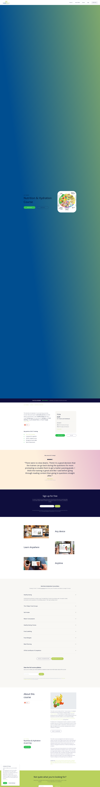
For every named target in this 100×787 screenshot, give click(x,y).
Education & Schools (61, 718)
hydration (66, 760)
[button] (67, 2)
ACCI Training (26, 404)
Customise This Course (57, 658)
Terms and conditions (45, 511)
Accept (5, 783)
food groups (64, 761)
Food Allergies (27, 638)
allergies (55, 761)
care (68, 761)
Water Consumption (29, 619)
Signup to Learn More (56, 731)
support (70, 761)
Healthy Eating (28, 595)
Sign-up (57, 506)
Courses (31, 404)
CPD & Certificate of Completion (32, 650)
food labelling (55, 762)
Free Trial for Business (30, 434)
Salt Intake (27, 612)
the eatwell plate (61, 762)
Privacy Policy (51, 511)
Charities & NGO (53, 718)
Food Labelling (28, 631)
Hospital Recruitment (56, 719)
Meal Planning (28, 644)
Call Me (71, 435)
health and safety (73, 762)
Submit (41, 674)
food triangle (66, 762)
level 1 (51, 763)
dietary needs (59, 761)
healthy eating (57, 760)
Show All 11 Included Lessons (43, 658)
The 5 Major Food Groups (31, 606)
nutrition (62, 760)
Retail (62, 719)
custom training (44, 781)
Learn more (42, 207)
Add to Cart (29, 207)
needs (69, 760)
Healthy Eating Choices (30, 625)
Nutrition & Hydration (39, 404)
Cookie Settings (12, 783)
